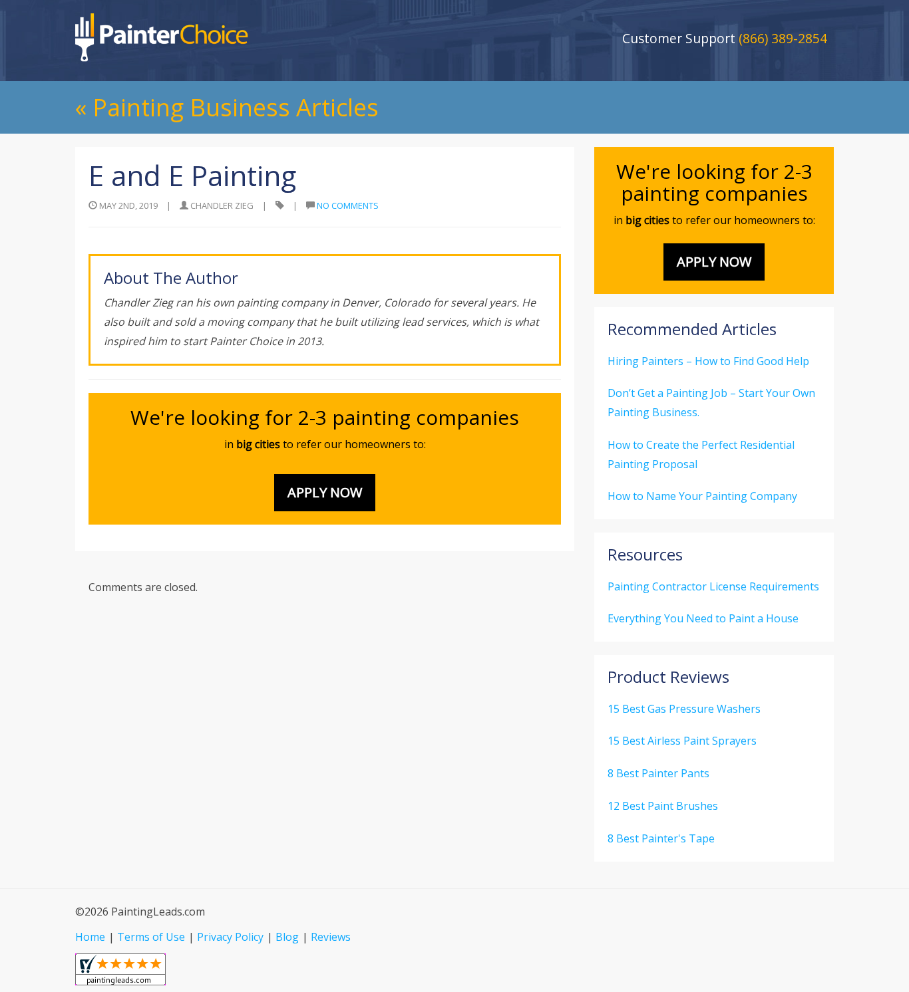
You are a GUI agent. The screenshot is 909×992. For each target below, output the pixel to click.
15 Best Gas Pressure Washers (684, 708)
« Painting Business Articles (227, 107)
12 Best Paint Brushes (663, 806)
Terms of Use (151, 937)
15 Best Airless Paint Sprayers (682, 740)
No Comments (348, 205)
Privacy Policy (230, 937)
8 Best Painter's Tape (661, 838)
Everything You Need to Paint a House (703, 618)
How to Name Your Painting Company (702, 496)
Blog (287, 937)
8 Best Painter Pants (658, 773)
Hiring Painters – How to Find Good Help (708, 361)
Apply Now (324, 492)
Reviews (331, 937)
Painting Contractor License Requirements (713, 586)
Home (90, 937)
